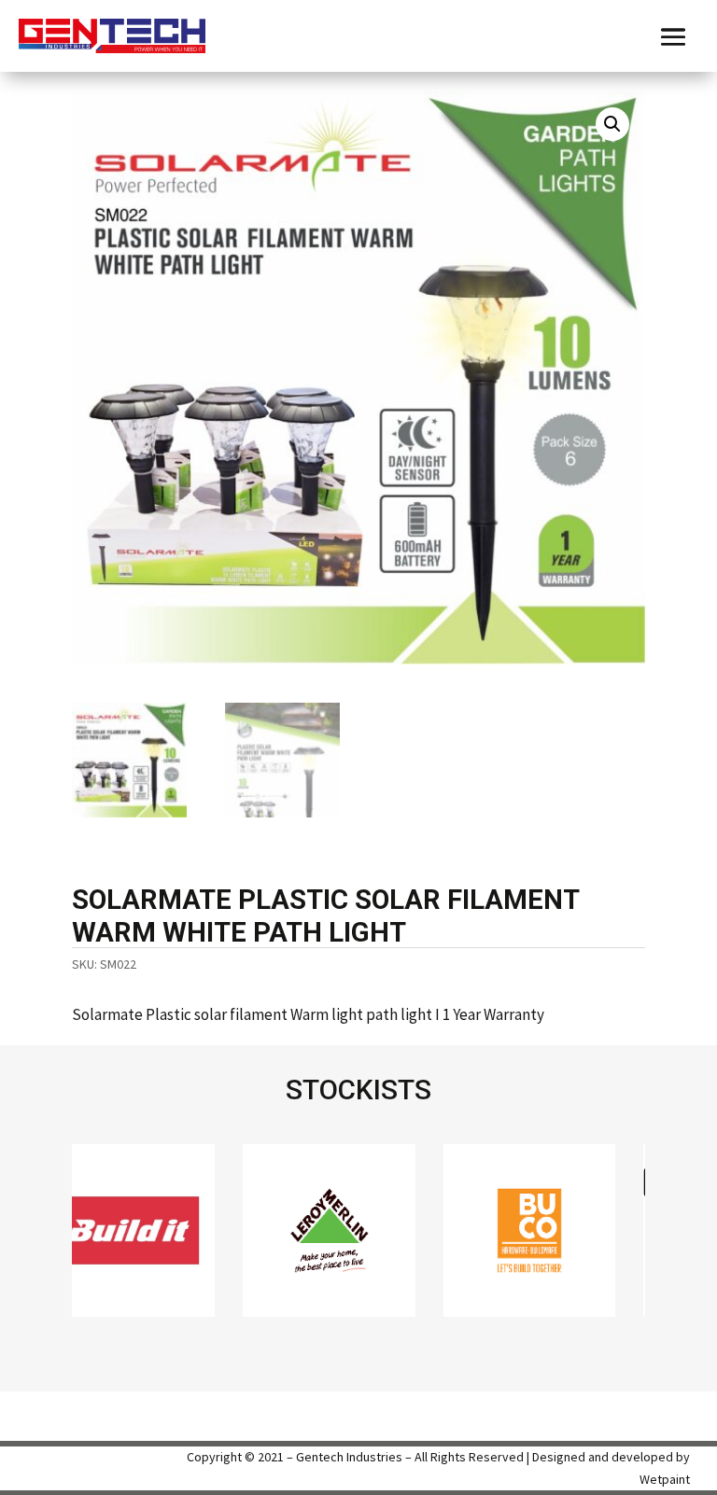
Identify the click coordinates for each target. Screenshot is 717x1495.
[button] (612, 124)
